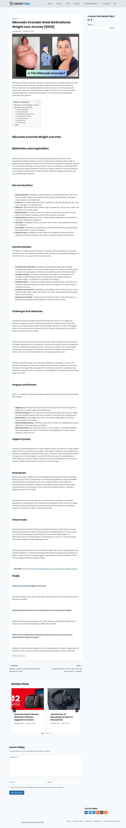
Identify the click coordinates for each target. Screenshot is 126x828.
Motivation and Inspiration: (24, 107)
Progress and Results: (24, 116)
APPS (67, 4)
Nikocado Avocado (19, 586)
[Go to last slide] (14, 710)
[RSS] (105, 812)
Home (69, 821)
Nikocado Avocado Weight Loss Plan (26, 105)
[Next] (76, 710)
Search (90, 25)
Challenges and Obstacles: (26, 114)
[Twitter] (90, 812)
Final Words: (21, 120)
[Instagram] (94, 812)
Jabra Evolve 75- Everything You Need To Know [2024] (61, 717)
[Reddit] (98, 812)
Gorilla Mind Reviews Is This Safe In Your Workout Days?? (56, 569)
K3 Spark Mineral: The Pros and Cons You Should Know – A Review (66, 668)
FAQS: (17, 125)
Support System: (23, 118)
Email (50, 782)
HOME (50, 4)
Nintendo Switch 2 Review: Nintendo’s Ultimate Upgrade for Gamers (26, 717)
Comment (14, 757)
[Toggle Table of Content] (37, 102)
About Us (88, 821)
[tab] (43, 733)
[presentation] (27, 699)
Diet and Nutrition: (23, 109)
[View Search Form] (115, 3)
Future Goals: (22, 122)
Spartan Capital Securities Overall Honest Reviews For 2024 (24, 668)
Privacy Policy (78, 821)
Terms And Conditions (112, 821)
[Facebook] (86, 812)
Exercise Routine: (23, 112)
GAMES (77, 4)
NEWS (59, 4)
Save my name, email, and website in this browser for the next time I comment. (37, 787)
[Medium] (101, 812)
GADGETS (106, 4)
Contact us (98, 821)
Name (13, 782)
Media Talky (17, 31)
